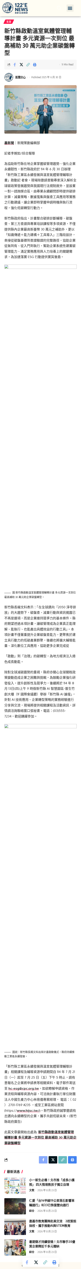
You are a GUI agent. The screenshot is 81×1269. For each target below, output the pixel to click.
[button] (70, 8)
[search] (59, 8)
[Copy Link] (28, 64)
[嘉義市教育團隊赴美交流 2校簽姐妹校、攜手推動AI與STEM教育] (15, 1227)
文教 (31, 1190)
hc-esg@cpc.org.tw (23, 1088)
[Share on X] (21, 64)
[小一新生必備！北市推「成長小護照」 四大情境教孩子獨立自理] (15, 1186)
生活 (8, 21)
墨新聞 (9, 143)
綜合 (31, 1210)
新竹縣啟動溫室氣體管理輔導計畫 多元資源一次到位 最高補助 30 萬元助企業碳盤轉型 (40, 1137)
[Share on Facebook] (15, 64)
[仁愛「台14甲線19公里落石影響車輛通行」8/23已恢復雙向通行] (15, 1206)
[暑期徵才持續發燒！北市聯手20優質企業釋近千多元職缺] (15, 1247)
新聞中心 (20, 77)
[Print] (35, 64)
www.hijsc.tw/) (28, 1110)
